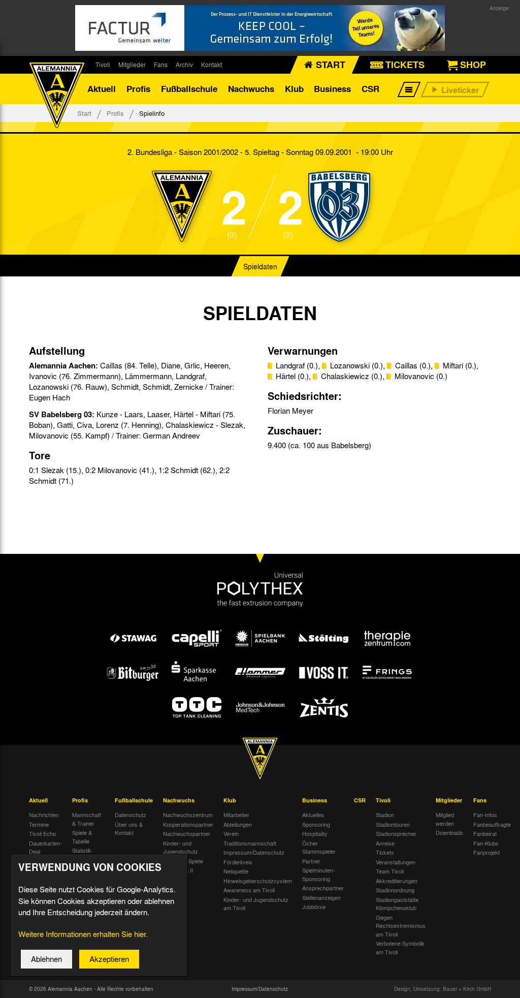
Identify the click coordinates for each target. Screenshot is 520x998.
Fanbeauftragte (492, 824)
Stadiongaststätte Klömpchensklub (397, 903)
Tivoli (102, 64)
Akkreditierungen (396, 881)
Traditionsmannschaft (249, 843)
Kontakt (211, 64)
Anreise (385, 843)
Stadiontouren (393, 824)
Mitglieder (132, 64)
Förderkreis (237, 862)
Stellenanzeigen (321, 897)
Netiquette (235, 871)
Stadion (385, 814)
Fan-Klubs (486, 843)
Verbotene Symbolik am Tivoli (400, 947)
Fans (161, 64)
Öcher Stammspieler (319, 847)
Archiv (184, 64)
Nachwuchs (251, 88)
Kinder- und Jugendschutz (180, 847)
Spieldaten (260, 266)
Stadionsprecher (396, 833)
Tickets (385, 852)
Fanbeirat (485, 833)
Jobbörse (314, 906)
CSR (370, 88)
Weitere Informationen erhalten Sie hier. (83, 934)
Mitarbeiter (236, 814)
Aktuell (101, 88)
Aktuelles (313, 814)
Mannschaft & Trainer (86, 818)
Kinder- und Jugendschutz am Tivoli (255, 903)
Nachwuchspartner (186, 833)
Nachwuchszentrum (188, 814)
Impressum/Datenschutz (253, 852)
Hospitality (315, 833)
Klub (294, 88)
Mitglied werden (445, 818)
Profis (138, 88)
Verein (231, 833)
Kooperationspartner (188, 824)
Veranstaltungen (395, 862)
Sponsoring (316, 824)
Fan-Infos (485, 814)
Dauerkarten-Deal (45, 847)
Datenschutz (130, 814)
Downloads (449, 832)
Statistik (81, 850)
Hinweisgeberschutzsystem (257, 881)
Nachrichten (44, 814)
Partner (311, 861)
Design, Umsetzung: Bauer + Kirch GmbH (442, 988)
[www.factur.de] (260, 28)
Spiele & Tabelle (82, 836)
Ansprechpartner (323, 888)
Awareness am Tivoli (249, 890)
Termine (39, 824)
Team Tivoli (390, 871)
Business (332, 88)
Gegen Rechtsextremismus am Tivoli (401, 925)
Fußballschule (189, 88)
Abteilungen (237, 824)
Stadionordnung (395, 890)
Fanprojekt (486, 852)
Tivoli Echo (42, 833)
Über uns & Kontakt (129, 828)
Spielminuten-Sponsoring (318, 874)
